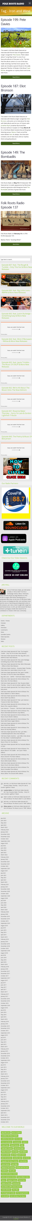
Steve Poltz (22, 1180)
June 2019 (3, 930)
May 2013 (3, 1097)
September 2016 (5, 1005)
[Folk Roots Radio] (13, 3)
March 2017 (4, 992)
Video (2, 641)
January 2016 (4, 1024)
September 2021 (5, 868)
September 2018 (5, 950)
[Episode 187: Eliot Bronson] (16, 104)
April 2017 (3, 989)
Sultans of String (6, 1183)
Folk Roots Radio (19, 1148)
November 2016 (5, 1001)
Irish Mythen (23, 1151)
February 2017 (5, 994)
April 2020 (3, 907)
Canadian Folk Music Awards (9, 1136)
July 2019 (3, 928)
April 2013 (3, 1099)
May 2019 (3, 932)
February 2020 (5, 912)
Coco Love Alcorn (7, 1142)
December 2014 (5, 1053)
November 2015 (5, 1028)
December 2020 (5, 889)
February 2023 (5, 830)
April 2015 (3, 1044)
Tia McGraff (5, 1196)
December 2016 (5, 998)
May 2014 (3, 1069)
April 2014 (3, 1072)
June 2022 (3, 848)
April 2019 (3, 935)
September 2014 (5, 1060)
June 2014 (3, 1067)
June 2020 (3, 903)
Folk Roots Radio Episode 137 (12, 205)
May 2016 (3, 1014)
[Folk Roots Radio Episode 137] (16, 221)
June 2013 (3, 1094)
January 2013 (4, 1103)
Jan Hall (14, 1155)
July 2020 (3, 900)
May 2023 (3, 823)
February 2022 (5, 857)
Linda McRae (23, 1161)
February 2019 (5, 939)
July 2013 (3, 1092)
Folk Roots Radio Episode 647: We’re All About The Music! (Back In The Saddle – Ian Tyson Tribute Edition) (15, 750)
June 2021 (3, 875)
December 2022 (5, 834)
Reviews (3, 639)
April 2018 (3, 962)
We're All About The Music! (17, 1196)
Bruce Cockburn (16, 1132)
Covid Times (5, 1145)
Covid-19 (24, 1142)
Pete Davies (16, 55)
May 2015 (3, 1042)
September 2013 (5, 1088)
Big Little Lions (6, 1132)
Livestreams (4, 630)
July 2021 (3, 873)
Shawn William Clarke (23, 1177)
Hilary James (7, 806)
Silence (13, 132)
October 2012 (4, 1108)
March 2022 (4, 855)
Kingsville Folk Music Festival (9, 1161)
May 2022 (3, 850)
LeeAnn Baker (8, 790)
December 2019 (5, 916)
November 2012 (5, 1106)
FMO (22, 1145)
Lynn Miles (15, 1164)
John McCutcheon (7, 1158)
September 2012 (5, 1110)
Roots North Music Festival (9, 1174)
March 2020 (4, 909)
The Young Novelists (22, 1193)
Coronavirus (17, 1142)
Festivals (3, 623)
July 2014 (3, 1065)
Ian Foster (15, 1151)
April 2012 (3, 1113)
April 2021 (3, 880)
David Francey (15, 1145)
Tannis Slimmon (6, 1190)
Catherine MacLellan (7, 1139)
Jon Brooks (27, 1158)
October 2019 (4, 921)
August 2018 (4, 953)
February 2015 (5, 1049)
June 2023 (3, 820)
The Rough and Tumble (8, 1193)
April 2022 (3, 852)
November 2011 (5, 1117)
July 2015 (3, 1037)
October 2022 (4, 839)
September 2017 (5, 978)
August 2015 (4, 1035)
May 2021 (3, 877)
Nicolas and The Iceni (22, 1167)
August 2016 (4, 1008)
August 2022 (4, 843)
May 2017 (3, 987)
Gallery (3, 625)
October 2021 (4, 866)
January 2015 (4, 1051)
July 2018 (3, 955)
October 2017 (4, 976)
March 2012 (4, 1115)
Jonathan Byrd (5, 125)
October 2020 (4, 893)
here (10, 134)
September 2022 (5, 841)
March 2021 (4, 882)
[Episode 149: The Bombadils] (16, 170)
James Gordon (6, 1155)
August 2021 (4, 871)
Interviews (3, 627)
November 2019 (5, 919)
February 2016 (5, 1021)
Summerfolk (16, 1183)
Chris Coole (18, 1139)
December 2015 (5, 1026)
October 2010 (4, 1122)
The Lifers (15, 1190)
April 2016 (3, 1017)
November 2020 (5, 891)
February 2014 (5, 1076)
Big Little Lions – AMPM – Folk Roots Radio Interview (15, 677)
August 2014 (4, 1062)
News (2, 632)
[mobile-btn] (29, 3)
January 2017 (4, 996)
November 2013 (5, 1083)
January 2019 (4, 941)
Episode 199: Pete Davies (13, 21)
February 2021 (5, 884)
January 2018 (4, 969)
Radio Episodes (5, 637)
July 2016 (3, 1010)
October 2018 (4, 948)
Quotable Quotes (5, 634)
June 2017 (3, 985)
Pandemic (4, 1170)
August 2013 (4, 1090)
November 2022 (5, 836)
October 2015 (4, 1030)
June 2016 (3, 1012)
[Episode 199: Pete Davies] (16, 37)
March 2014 (4, 1074)
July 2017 (3, 983)
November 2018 (5, 946)
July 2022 (3, 845)
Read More (16, 77)
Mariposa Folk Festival (8, 1167)
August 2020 (4, 898)
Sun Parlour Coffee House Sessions (11, 1186)
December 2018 (5, 944)
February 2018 (5, 966)
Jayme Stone (21, 1155)
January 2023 (4, 832)
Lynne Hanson (6, 1164)
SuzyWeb (16, 1219)
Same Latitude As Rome (8, 1177)
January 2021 (4, 887)
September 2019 (5, 923)
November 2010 (5, 1119)
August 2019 (4, 925)
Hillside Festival (6, 1151)
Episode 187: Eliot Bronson (13, 88)
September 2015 (5, 1033)
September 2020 (5, 896)
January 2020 (4, 914)
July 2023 (3, 818)
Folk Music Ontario (7, 1148)
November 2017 (5, 973)
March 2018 (4, 964)
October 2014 (4, 1058)
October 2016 (4, 1003)
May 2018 (3, 960)
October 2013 (4, 1085)
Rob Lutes (12, 1170)
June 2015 (3, 1040)
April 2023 (3, 825)
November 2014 (5, 1056)
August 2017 (4, 980)
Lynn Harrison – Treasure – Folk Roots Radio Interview (16, 708)
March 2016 (4, 1019)
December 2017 (5, 971)
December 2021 (5, 861)
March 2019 (4, 937)
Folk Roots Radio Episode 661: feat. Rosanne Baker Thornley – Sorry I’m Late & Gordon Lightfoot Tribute (16, 785)
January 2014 (4, 1078)
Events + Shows (5, 621)
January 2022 (4, 859)
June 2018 (3, 957)
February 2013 (5, 1101)
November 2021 (5, 864)
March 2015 (4, 1046)
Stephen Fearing (12, 1180)
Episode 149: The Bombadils (13, 154)
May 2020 (3, 905)
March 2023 (4, 827)
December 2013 (5, 1081)
